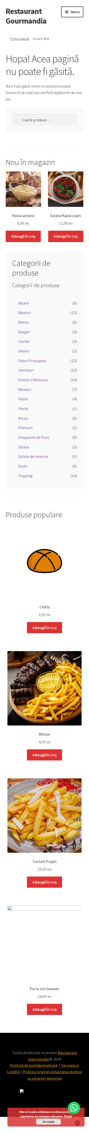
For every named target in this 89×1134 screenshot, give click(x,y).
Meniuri (24, 389)
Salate (23, 446)
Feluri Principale (32, 360)
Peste (23, 408)
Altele (23, 303)
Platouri (25, 427)
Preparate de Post (33, 437)
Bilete (23, 322)
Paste (23, 398)
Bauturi (24, 312)
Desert (24, 350)
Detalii (68, 1116)
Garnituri (26, 370)
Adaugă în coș (23, 236)
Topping (25, 475)
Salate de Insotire (33, 456)
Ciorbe (23, 341)
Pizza (23, 418)
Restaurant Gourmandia (26, 16)
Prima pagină (19, 38)
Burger (24, 331)
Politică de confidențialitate (34, 1065)
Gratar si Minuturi (33, 379)
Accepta (48, 1121)
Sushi (22, 466)
